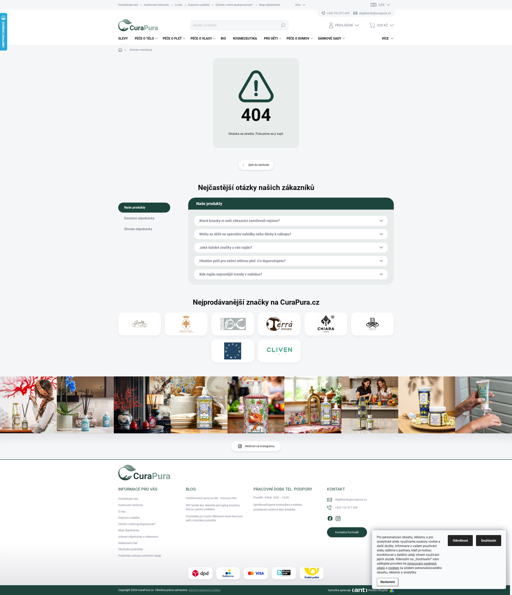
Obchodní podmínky (130, 549)
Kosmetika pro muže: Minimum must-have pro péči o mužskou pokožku (214, 518)
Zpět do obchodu (258, 164)
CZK (382, 5)
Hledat (283, 25)
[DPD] (200, 573)
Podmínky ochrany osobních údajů (139, 555)
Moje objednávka (269, 4)
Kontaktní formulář (347, 532)
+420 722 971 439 (346, 507)
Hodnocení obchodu (156, 4)
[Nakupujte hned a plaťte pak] (284, 573)
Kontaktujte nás (128, 4)
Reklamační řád (127, 543)
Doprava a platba (199, 4)
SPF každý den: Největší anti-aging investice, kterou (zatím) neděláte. (213, 507)
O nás (178, 4)
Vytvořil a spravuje (339, 590)
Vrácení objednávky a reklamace (138, 536)
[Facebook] (330, 518)
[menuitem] (124, 39)
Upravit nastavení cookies (204, 590)
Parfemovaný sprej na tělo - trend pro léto (211, 498)
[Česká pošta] (312, 573)
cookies (393, 568)
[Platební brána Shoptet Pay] (256, 573)
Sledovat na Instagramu (260, 446)
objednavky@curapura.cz (351, 499)
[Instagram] (338, 518)
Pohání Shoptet (378, 590)
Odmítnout (460, 540)
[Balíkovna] (228, 573)
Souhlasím (488, 540)
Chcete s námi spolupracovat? (234, 4)
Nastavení (387, 582)
